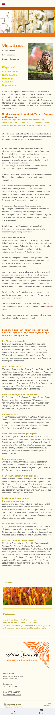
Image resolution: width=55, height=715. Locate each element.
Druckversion (10, 704)
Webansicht (47, 705)
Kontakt (46, 306)
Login (49, 703)
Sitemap (18, 704)
